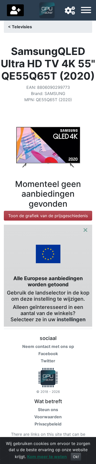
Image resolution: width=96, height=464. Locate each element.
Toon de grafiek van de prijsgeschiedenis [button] (48, 215)
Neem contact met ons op (48, 346)
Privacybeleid (48, 424)
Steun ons (48, 409)
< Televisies (20, 26)
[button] (70, 10)
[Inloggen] (15, 10)
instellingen (71, 319)
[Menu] (86, 10)
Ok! (76, 456)
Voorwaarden (48, 416)
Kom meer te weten (47, 456)
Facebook (48, 353)
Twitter (48, 360)
